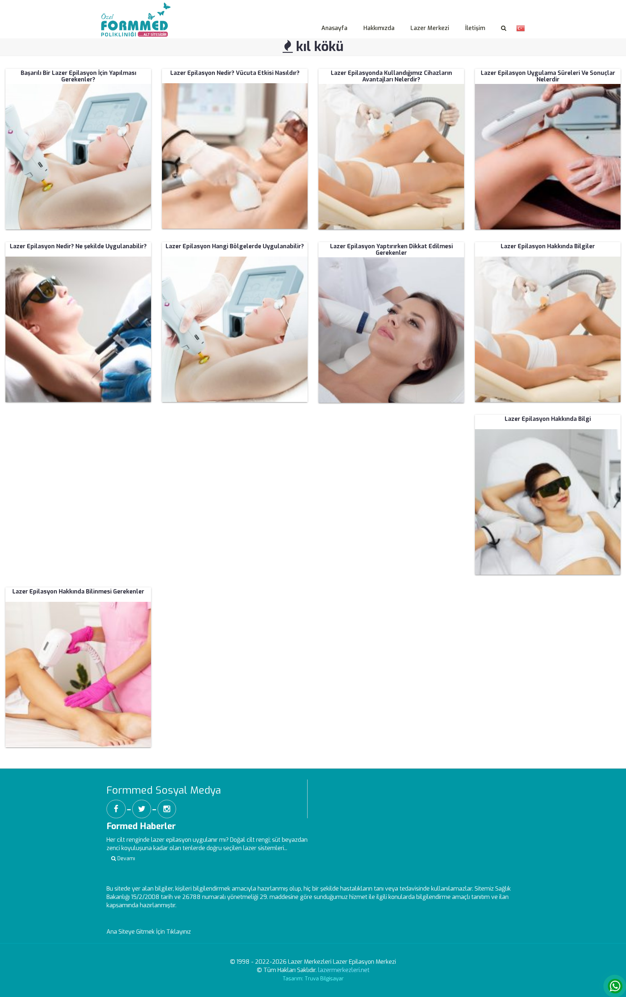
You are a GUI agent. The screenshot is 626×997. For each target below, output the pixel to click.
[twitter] (141, 809)
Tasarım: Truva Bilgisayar (313, 978)
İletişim (475, 28)
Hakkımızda (379, 28)
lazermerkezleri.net (344, 970)
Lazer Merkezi (429, 28)
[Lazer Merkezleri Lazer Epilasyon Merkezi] (137, 11)
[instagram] (167, 809)
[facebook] (116, 809)
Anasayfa (334, 28)
